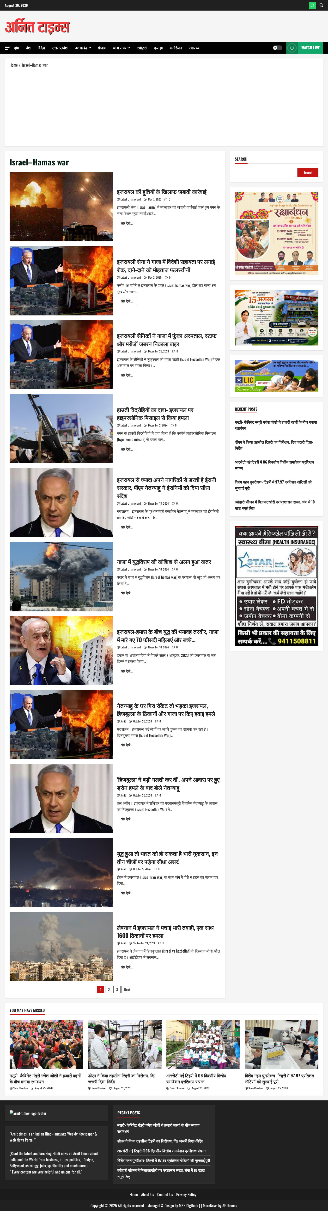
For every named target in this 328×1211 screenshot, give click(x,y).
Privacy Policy (186, 1194)
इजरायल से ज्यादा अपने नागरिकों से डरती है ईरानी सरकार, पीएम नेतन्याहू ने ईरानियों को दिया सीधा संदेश (61, 502)
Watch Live (310, 47)
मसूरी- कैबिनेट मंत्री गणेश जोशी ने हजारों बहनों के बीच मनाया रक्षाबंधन (45, 1078)
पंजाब (102, 47)
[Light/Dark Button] (277, 47)
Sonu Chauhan (20, 1088)
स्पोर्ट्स (142, 47)
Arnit (123, 721)
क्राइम (158, 47)
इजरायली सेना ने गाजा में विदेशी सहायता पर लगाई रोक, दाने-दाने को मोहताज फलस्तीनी (61, 280)
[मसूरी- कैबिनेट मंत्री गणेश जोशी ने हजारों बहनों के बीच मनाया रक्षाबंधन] (46, 1044)
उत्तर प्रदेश (59, 47)
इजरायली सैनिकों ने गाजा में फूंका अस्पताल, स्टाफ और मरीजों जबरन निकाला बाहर (61, 354)
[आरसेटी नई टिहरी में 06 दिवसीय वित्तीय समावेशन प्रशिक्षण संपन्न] (203, 1044)
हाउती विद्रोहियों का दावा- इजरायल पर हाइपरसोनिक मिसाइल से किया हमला (61, 428)
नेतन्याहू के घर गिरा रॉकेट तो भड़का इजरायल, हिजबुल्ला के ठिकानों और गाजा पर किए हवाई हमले (61, 724)
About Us (147, 1194)
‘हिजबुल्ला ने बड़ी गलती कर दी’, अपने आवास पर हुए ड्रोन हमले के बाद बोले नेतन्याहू (61, 798)
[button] (8, 48)
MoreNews (210, 1205)
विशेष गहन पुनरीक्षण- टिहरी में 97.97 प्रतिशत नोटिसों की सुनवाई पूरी (279, 1078)
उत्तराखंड (81, 47)
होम (16, 47)
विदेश (41, 47)
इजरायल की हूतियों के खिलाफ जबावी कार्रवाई (61, 206)
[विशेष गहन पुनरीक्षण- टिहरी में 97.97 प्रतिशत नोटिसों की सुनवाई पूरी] (282, 1044)
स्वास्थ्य (194, 47)
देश (28, 47)
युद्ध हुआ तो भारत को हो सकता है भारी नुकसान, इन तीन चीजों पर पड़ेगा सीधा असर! (61, 872)
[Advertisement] (164, 106)
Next (127, 989)
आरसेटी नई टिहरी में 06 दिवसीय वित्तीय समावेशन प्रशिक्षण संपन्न (196, 1078)
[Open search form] (321, 5)
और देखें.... (129, 223)
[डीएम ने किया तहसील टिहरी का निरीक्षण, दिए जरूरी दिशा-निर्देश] (125, 1044)
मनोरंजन (176, 47)
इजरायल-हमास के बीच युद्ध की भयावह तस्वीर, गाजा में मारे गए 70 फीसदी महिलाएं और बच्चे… (61, 650)
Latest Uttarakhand (131, 199)
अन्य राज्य (119, 47)
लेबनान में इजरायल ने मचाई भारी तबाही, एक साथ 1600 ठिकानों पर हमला (61, 946)
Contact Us (165, 1194)
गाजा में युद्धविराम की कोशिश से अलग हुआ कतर (61, 576)
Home (134, 1194)
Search (241, 159)
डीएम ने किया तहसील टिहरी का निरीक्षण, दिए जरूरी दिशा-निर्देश (121, 1078)
